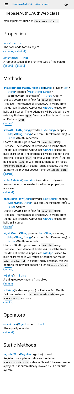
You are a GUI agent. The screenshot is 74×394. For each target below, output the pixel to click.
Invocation (29, 180)
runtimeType (10, 57)
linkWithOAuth (12, 130)
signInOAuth (11, 233)
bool (41, 324)
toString (8, 275)
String (48, 87)
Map (30, 91)
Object (22, 324)
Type (25, 57)
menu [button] (6, 4)
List (66, 87)
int (21, 43)
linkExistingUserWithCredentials (23, 87)
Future (48, 95)
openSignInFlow (13, 199)
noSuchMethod (12, 180)
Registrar (25, 354)
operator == (10, 324)
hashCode (9, 43)
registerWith (11, 354)
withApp (48, 107)
